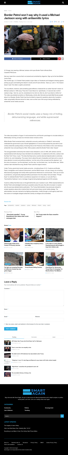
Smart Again (15, 448)
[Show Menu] (5, 2)
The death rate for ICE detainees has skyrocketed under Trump (28, 354)
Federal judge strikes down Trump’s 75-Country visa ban (12, 244)
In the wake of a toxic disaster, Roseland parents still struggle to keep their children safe (55, 245)
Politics (9, 10)
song (44, 205)
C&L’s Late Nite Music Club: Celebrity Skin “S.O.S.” (17, 428)
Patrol (39, 205)
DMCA (42, 442)
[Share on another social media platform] (62, 58)
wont (49, 205)
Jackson (23, 205)
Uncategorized (49, 408)
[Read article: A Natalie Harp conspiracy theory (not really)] (34, 235)
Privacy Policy (34, 442)
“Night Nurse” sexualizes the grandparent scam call (25, 366)
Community (7, 408)
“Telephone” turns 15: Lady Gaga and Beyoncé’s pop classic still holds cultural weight (34, 360)
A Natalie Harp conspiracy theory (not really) (34, 244)
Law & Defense (8, 410)
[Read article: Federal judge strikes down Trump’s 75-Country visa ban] (13, 235)
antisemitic (11, 205)
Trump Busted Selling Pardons (33, 267)
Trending (27, 410)
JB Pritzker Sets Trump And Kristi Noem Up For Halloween (27, 341)
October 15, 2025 (8, 21)
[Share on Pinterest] (59, 58)
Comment (7, 288)
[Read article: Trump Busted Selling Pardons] (34, 259)
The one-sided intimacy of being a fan (21, 373)
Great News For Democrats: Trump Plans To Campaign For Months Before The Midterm (54, 269)
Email (6, 316)
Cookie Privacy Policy (51, 442)
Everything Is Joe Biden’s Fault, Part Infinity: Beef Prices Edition (20, 431)
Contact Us (20, 444)
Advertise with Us (15, 442)
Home (5, 10)
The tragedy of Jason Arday (11, 425)
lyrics (28, 205)
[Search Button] (63, 2)
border (17, 205)
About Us (6, 442)
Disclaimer (25, 442)
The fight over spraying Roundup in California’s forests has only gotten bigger (13, 269)
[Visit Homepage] (34, 2)
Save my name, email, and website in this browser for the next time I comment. (28, 324)
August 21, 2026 (29, 269)
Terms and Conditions (9, 444)
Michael (34, 205)
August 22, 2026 (8, 247)
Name (6, 309)
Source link (7, 201)
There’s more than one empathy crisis (21, 347)
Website (37, 316)
